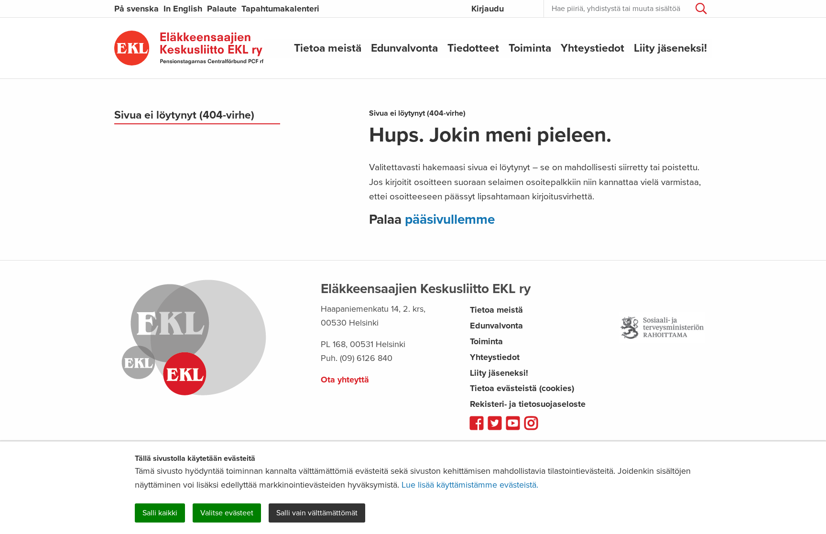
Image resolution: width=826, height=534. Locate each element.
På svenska (136, 8)
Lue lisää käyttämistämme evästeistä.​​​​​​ (470, 485)
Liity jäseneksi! (670, 47)
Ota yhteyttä (345, 379)
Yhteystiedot (592, 47)
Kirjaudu (487, 8)
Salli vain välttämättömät (317, 513)
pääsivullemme (450, 219)
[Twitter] (494, 424)
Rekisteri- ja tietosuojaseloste (528, 404)
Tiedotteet (473, 47)
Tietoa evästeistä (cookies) (522, 388)
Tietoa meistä (327, 47)
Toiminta (530, 47)
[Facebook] (476, 424)
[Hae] (701, 8)
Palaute (222, 8)
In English (182, 8)
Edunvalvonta (404, 47)
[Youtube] (513, 424)
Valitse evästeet (226, 513)
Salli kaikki (159, 513)
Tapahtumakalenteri (280, 8)
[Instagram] (531, 424)
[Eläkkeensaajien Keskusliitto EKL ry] (189, 48)
